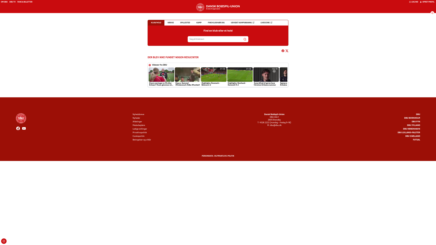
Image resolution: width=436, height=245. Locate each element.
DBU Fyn (416, 122)
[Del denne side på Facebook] (283, 51)
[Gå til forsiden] (218, 7)
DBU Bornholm (412, 118)
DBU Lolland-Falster (409, 133)
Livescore (265, 23)
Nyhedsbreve (138, 114)
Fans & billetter (24, 2)
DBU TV (12, 2)
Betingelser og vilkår (142, 140)
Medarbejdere (139, 125)
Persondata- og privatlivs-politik (218, 156)
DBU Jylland (413, 125)
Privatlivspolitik (140, 133)
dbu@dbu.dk (275, 125)
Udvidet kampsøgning (241, 23)
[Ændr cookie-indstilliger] (4, 241)
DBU (418, 114)
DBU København (411, 129)
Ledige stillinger (140, 129)
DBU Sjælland (412, 136)
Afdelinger (137, 122)
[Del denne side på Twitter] (286, 51)
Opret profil (428, 2)
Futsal (416, 140)
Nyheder (136, 118)
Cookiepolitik (138, 136)
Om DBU (4, 2)
